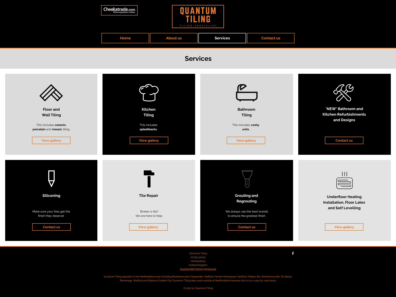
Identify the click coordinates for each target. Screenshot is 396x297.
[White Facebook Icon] (293, 253)
